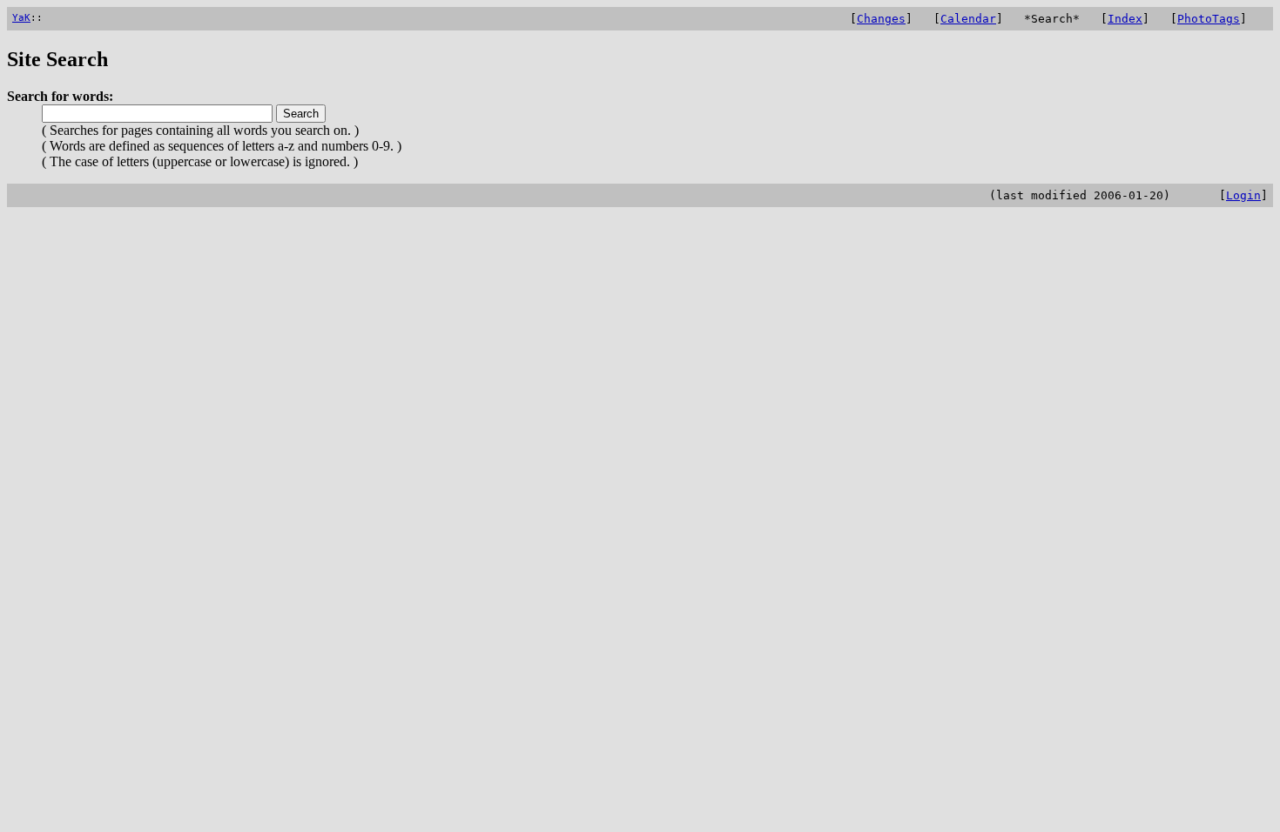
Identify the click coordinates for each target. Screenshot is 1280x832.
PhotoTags (1208, 18)
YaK (21, 17)
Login (1243, 195)
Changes (881, 18)
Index (1125, 18)
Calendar (968, 18)
